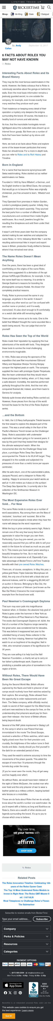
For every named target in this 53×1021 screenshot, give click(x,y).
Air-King (18, 14)
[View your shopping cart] (42, 7)
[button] (4, 7)
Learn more (28, 1010)
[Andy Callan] (8, 45)
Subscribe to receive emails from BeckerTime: (26, 913)
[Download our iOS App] (13, 985)
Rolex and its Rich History (29, 154)
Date (31, 14)
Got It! (8, 1015)
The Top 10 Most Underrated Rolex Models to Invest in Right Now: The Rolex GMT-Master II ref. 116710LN (26, 894)
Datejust (45, 14)
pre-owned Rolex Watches (31, 564)
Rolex (8, 63)
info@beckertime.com (36, 973)
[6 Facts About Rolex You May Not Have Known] (26, 30)
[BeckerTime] (26, 7)
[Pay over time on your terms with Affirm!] (26, 840)
